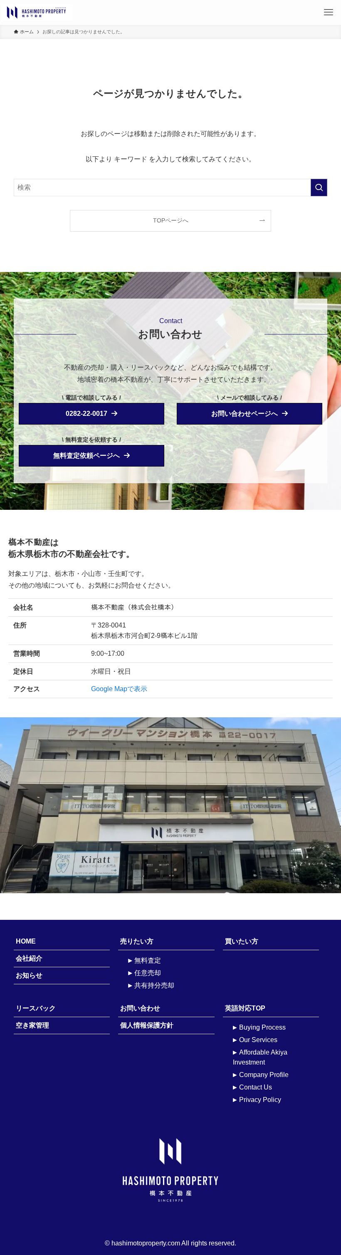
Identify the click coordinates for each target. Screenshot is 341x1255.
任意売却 (147, 972)
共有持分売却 (154, 985)
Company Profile (264, 1074)
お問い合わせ (140, 1008)
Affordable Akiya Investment (260, 1057)
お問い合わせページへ (244, 413)
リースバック (36, 1008)
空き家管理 (32, 1025)
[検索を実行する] (319, 187)
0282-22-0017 (86, 413)
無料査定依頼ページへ (86, 455)
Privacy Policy (260, 1099)
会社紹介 (29, 958)
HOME (26, 941)
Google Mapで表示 (119, 688)
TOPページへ (170, 220)
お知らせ (29, 975)
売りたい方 (136, 941)
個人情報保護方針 (146, 1025)
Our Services (258, 1039)
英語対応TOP (245, 1008)
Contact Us (255, 1087)
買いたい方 (241, 941)
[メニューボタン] (328, 12)
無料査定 (147, 960)
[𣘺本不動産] (82, 12)
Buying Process (262, 1027)
